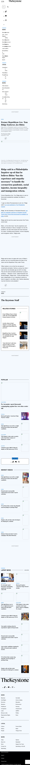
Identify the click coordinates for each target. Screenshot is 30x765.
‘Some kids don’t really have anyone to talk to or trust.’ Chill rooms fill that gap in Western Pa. (9, 345)
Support (2, 755)
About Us (3, 742)
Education (7, 40)
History (3, 72)
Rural (6, 56)
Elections (4, 42)
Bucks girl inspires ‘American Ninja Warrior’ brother (9, 416)
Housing (7, 44)
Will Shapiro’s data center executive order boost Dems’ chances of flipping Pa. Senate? (9, 438)
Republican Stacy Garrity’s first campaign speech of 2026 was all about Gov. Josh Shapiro (10, 335)
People (3, 75)
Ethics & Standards (4, 752)
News (4, 29)
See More (26, 570)
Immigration (4, 46)
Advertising (4, 104)
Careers (2, 758)
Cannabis (7, 32)
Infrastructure (8, 46)
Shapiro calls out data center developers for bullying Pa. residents (10, 520)
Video (3, 85)
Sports (3, 59)
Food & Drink (18, 726)
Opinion (6, 85)
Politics (6, 50)
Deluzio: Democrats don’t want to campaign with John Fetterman (9, 534)
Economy (4, 40)
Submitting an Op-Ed (20, 746)
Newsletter (7, 88)
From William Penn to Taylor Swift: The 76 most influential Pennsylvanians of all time (10, 315)
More (4, 83)
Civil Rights (3, 700)
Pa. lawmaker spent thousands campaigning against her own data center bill (14, 406)
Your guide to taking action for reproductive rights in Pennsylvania (9, 627)
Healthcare (4, 44)
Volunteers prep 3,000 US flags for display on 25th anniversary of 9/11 (9, 448)
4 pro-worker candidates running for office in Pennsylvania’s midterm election (10, 648)
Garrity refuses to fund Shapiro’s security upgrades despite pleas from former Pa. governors (10, 325)
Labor (3, 48)
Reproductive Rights (5, 715)
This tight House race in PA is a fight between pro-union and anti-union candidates (10, 427)
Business (4, 32)
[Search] (8, 7)
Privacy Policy (3, 761)
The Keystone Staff (5, 134)
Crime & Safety (19, 700)
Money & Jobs (4, 713)
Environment (8, 42)
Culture (3, 67)
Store (3, 91)
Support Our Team (20, 744)
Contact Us (3, 746)
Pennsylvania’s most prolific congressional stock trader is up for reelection (9, 492)
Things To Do (19, 730)
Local (4, 64)
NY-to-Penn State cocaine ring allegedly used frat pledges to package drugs (10, 506)
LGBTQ (6, 48)
